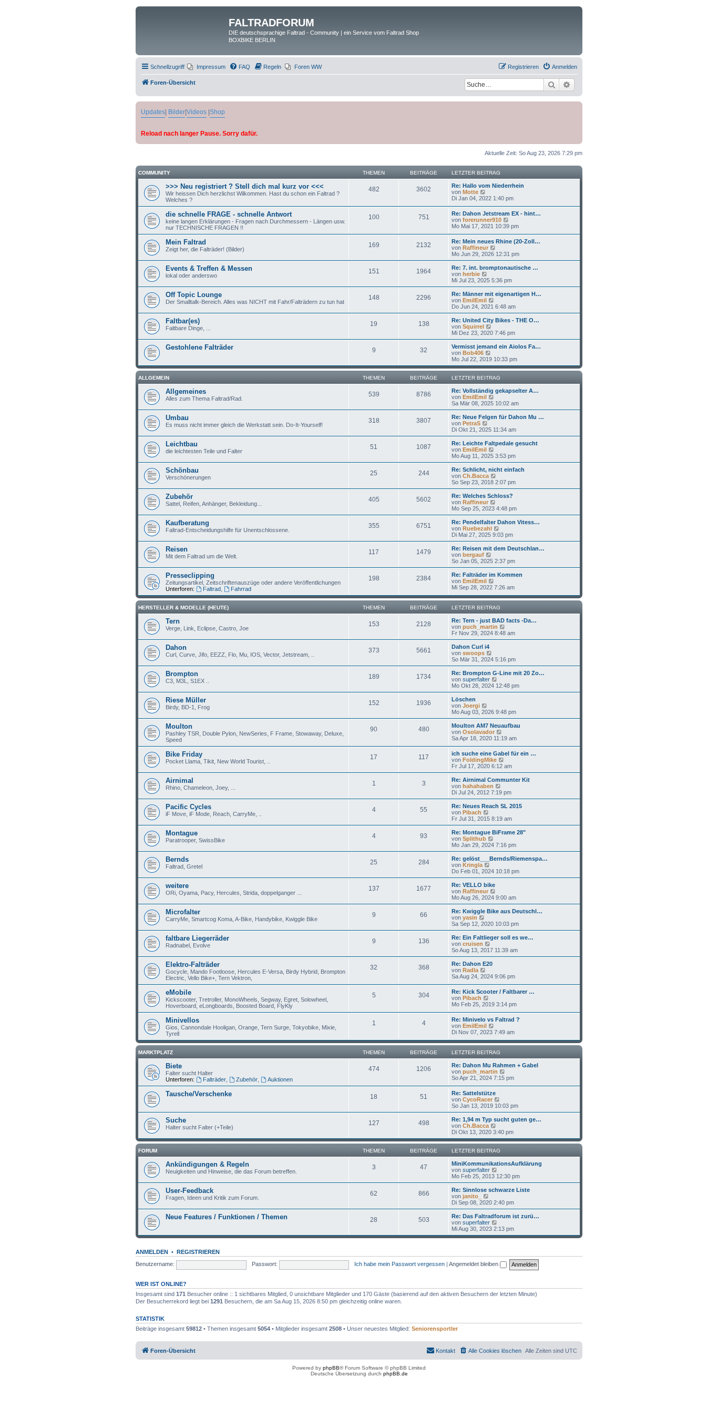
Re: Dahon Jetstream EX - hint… (496, 213)
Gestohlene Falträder (199, 347)
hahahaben (478, 786)
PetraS (471, 423)
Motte (470, 192)
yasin (470, 917)
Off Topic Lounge (194, 295)
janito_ (472, 1196)
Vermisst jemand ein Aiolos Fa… (496, 346)
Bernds (177, 859)
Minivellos (182, 1020)
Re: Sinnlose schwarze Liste (491, 1190)
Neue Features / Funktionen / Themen (227, 1217)
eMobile (178, 992)
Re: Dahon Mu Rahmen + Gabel (495, 1065)
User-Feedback (189, 1191)
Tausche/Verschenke (199, 1094)
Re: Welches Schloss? (482, 496)
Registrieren (198, 1252)
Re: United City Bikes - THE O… (495, 320)
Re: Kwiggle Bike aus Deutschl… (497, 911)
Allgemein (153, 378)
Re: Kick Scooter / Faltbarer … (493, 991)
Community (154, 173)
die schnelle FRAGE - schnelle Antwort (229, 214)
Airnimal (179, 780)
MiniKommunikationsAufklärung (497, 1163)
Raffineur (475, 247)
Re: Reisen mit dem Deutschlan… (498, 548)
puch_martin (480, 627)
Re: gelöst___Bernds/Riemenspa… (500, 858)
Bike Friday (184, 754)
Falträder (214, 1079)
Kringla (473, 865)
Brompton (182, 674)
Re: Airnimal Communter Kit (491, 780)
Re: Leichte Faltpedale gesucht (495, 443)
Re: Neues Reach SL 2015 (487, 806)
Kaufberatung (187, 523)
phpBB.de (395, 1373)
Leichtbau (182, 444)
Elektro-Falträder (193, 964)
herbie (471, 274)
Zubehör (179, 497)
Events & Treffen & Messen (209, 268)
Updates (153, 112)
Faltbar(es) (183, 321)
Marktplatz (155, 1052)
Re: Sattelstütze (474, 1093)
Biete (174, 1066)
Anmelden (152, 1252)
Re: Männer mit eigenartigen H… (496, 294)
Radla (470, 970)
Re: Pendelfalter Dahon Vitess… (496, 522)
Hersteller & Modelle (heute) (183, 607)
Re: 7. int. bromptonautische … (495, 267)
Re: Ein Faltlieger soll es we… (493, 937)
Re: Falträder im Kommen (487, 575)
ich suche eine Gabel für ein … (494, 753)
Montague (182, 833)
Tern (173, 621)
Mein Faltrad (186, 242)
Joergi (471, 705)
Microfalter (183, 912)
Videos (197, 112)
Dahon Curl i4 (470, 647)
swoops (474, 653)
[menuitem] (206, 66)
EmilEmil (475, 300)
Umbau (177, 418)
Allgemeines (186, 391)
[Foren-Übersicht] (183, 26)
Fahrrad (241, 589)
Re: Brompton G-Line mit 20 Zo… (498, 673)
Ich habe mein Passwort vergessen (399, 1264)
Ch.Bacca (476, 476)
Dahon (176, 647)
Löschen (464, 699)
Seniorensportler (435, 1328)
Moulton (179, 726)
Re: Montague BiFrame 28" (489, 832)
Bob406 (473, 353)
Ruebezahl (477, 528)
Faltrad (212, 589)
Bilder (176, 112)
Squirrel (473, 326)
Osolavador (479, 732)
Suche (176, 1120)
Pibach (472, 812)
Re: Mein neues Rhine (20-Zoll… (496, 241)
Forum (147, 1151)
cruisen (473, 944)
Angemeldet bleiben (474, 1264)
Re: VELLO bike (473, 885)
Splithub (474, 838)
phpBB (331, 1368)
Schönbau (182, 470)
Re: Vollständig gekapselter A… (495, 390)
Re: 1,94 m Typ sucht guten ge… (496, 1119)
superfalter (476, 679)
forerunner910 (482, 220)
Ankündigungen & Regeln (207, 1164)
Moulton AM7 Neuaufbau (486, 725)
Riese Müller (186, 700)
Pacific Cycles (188, 807)
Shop (217, 112)
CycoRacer (478, 1099)
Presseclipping (190, 575)
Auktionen (280, 1079)
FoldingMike (480, 760)
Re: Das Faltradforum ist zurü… (495, 1216)
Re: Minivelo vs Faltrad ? (486, 1019)
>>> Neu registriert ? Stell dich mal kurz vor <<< (245, 186)
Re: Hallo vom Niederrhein (488, 185)
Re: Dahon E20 (472, 964)
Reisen (177, 549)
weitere (177, 886)
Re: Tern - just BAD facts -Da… (494, 620)
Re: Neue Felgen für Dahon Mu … (498, 417)
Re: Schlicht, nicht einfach (488, 469)
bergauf (473, 555)
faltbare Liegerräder (197, 938)
